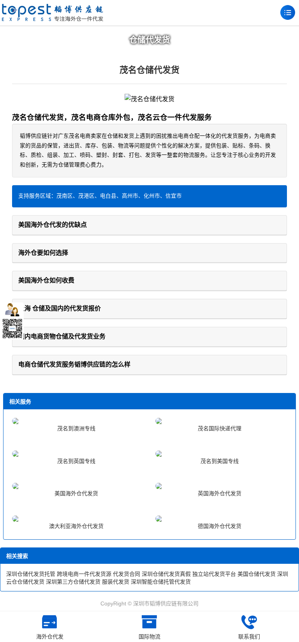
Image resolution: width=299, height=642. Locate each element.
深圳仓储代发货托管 (30, 574)
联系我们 (249, 636)
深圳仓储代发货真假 (166, 574)
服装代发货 (115, 582)
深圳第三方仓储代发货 (73, 582)
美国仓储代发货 (256, 574)
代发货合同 (126, 574)
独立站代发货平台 (214, 574)
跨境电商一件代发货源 (84, 574)
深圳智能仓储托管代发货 (161, 582)
